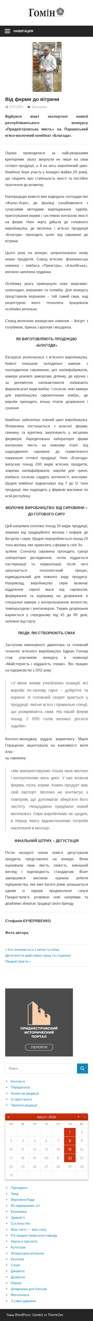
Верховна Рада (23, 1199)
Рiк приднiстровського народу (34, 1235)
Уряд (15, 1193)
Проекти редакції (24, 1105)
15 (70, 1149)
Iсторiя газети (21, 1099)
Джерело (18, 1271)
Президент (19, 1188)
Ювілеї (16, 1283)
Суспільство (20, 1223)
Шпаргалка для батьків (29, 1289)
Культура (18, 1247)
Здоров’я (18, 1217)
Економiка (39, 107)
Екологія (17, 1259)
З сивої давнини (23, 1301)
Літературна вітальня (27, 1253)
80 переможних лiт (25, 1205)
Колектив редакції (25, 1093)
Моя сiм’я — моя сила (28, 1229)
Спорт (15, 1265)
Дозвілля (18, 1277)
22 (70, 1158)
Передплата (20, 1087)
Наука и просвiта (24, 1241)
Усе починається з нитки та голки (33, 949)
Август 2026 (46, 1117)
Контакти (18, 1081)
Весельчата (20, 1295)
